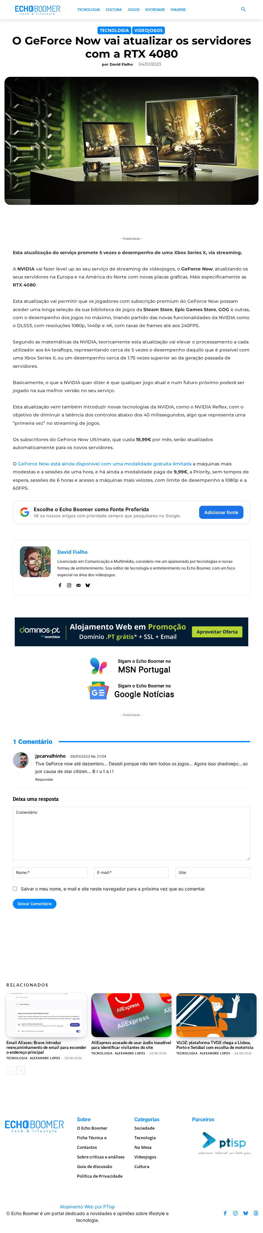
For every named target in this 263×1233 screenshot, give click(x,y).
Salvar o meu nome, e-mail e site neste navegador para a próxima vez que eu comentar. (113, 888)
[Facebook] (59, 584)
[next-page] (21, 1071)
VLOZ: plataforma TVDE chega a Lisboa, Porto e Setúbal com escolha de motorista (214, 1045)
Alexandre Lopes (45, 1058)
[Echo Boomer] (38, 10)
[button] (243, 9)
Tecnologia (114, 30)
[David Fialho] (35, 567)
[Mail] (78, 584)
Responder (44, 779)
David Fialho (121, 64)
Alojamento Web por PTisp (87, 1206)
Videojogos (148, 30)
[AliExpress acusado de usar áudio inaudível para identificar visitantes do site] (131, 1015)
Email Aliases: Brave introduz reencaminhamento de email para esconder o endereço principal (46, 1047)
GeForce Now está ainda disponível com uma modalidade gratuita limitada (104, 464)
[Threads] (256, 1213)
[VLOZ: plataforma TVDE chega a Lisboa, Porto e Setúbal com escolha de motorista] (216, 1015)
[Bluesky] (87, 584)
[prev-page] (10, 1071)
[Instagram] (69, 584)
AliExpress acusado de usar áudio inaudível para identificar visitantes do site (131, 1045)
